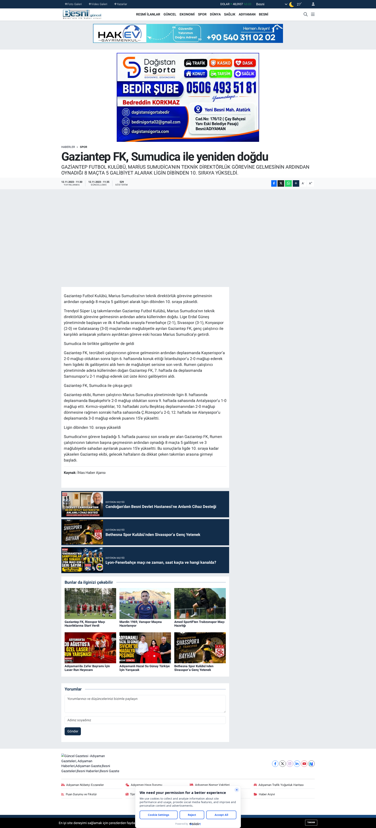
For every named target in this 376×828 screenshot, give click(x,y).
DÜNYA (215, 14)
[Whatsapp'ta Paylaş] (288, 183)
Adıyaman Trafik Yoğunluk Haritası (281, 785)
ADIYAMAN (247, 14)
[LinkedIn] (297, 763)
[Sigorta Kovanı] (188, 97)
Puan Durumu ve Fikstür (81, 794)
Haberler (68, 146)
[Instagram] (290, 763)
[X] (282, 763)
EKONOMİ (187, 14)
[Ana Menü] (313, 14)
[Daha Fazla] (296, 183)
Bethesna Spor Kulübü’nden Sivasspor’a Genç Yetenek (193, 668)
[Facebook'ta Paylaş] (274, 183)
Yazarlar (122, 4)
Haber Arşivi (267, 794)
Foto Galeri (74, 4)
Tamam (311, 822)
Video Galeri (99, 4)
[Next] (311, 763)
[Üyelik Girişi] (311, 4)
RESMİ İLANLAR (148, 14)
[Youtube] (304, 763)
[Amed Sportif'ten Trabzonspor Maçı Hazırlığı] (200, 603)
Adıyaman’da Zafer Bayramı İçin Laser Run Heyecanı (87, 668)
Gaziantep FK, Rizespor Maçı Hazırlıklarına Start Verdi (85, 623)
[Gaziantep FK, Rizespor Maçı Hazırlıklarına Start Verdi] (90, 603)
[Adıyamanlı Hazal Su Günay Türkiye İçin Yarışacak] (145, 648)
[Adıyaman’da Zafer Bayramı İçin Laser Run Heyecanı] (90, 648)
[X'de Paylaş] (280, 183)
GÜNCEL (170, 14)
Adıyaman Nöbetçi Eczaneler (85, 785)
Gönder (72, 731)
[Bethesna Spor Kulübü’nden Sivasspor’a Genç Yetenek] (200, 648)
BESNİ (263, 14)
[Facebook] (275, 763)
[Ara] (305, 14)
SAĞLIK (229, 14)
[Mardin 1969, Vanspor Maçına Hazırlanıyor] (145, 603)
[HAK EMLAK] (188, 33)
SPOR (202, 14)
